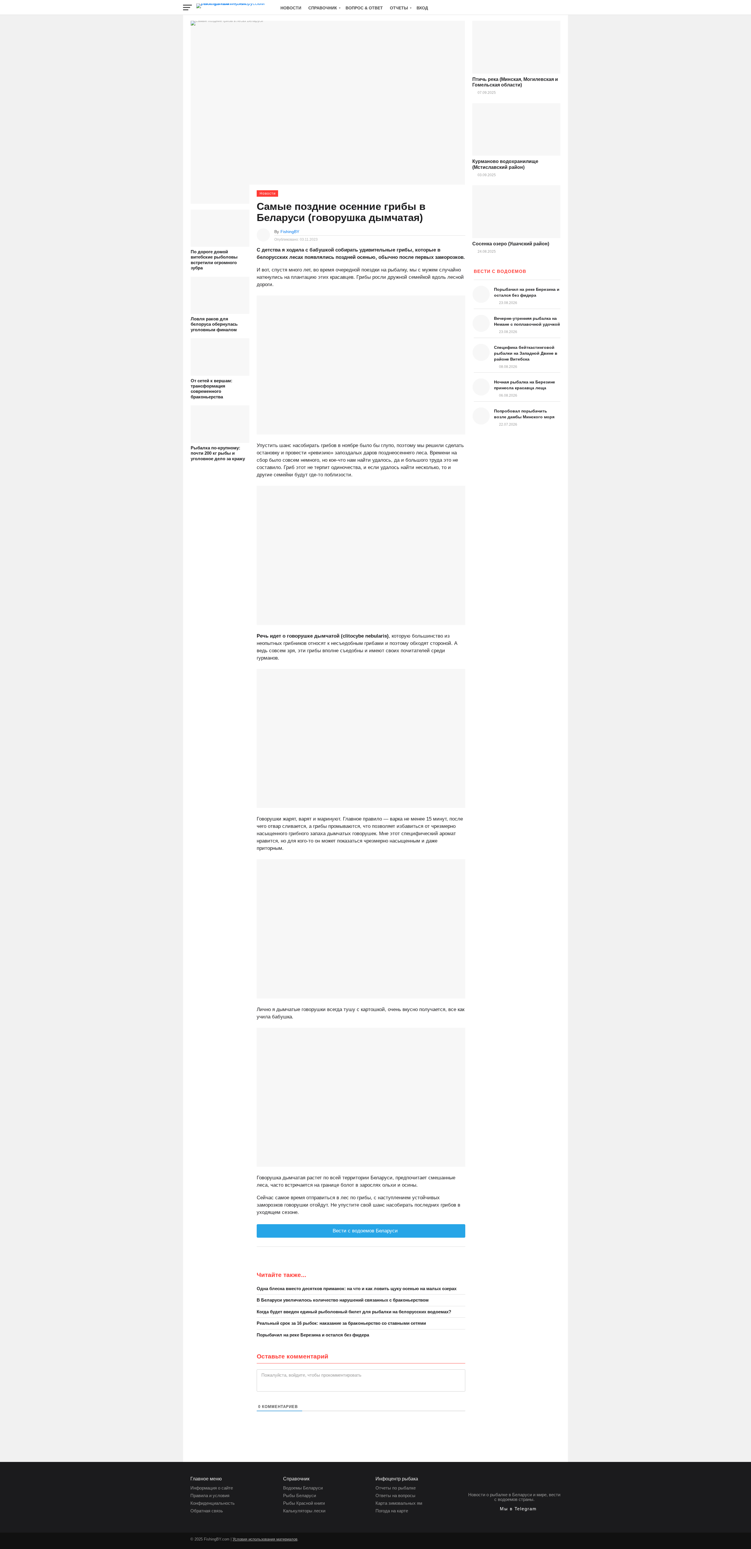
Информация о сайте (211, 1487)
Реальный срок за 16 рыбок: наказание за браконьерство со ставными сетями (341, 1323)
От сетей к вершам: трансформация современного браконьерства (211, 388)
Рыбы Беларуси (299, 1495)
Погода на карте (392, 1510)
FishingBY (289, 231)
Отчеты (399, 8)
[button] (514, 1509)
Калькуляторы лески (304, 1510)
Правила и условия (209, 1495)
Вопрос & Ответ (364, 8)
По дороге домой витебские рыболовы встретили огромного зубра (214, 259)
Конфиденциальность (212, 1503)
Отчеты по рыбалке (396, 1487)
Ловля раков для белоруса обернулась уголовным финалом (214, 324)
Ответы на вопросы (395, 1495)
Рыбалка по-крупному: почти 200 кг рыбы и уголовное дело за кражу (218, 453)
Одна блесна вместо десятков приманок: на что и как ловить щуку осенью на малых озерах (356, 1288)
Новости (290, 8)
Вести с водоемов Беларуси (364, 1231)
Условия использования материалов (265, 1539)
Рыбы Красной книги (304, 1503)
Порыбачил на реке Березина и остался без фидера (313, 1334)
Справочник (322, 8)
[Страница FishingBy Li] (303, 1542)
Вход (422, 8)
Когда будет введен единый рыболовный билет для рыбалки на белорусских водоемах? (354, 1311)
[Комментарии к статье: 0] (462, 231)
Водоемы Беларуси (303, 1487)
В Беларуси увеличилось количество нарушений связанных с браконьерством (343, 1299)
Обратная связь (206, 1510)
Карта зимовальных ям (399, 1503)
